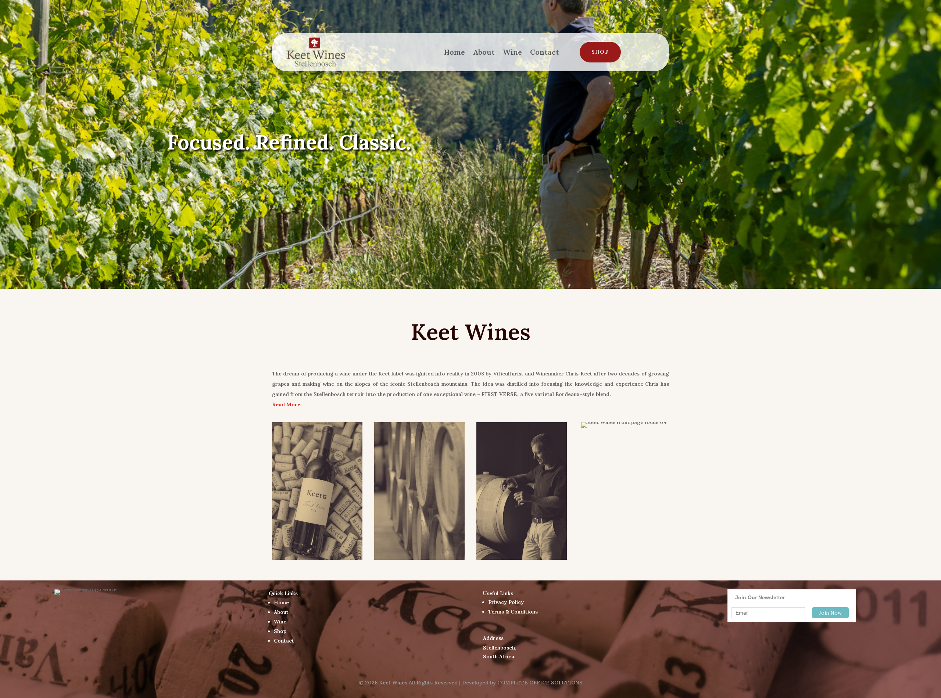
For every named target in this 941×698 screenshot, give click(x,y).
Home (454, 52)
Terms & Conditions (513, 611)
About (484, 52)
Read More (286, 404)
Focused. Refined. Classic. (289, 142)
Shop (600, 51)
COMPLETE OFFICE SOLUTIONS (540, 682)
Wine (512, 52)
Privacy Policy (506, 602)
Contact (544, 52)
